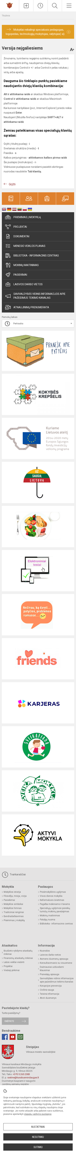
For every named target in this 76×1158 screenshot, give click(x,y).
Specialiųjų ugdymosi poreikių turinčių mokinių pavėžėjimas (55, 910)
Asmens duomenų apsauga (54, 959)
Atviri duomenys (48, 998)
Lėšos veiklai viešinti (14, 962)
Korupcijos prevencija (51, 986)
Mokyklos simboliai (13, 904)
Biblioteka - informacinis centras (36, 255)
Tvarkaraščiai (17, 874)
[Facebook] (5, 1037)
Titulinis (6, 15)
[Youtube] (12, 1037)
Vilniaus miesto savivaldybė (40, 1052)
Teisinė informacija (49, 994)
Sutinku (38, 1147)
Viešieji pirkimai (12, 970)
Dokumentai (21, 236)
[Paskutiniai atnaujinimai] (40, 5)
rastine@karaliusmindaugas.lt (23, 1077)
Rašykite (9, 1021)
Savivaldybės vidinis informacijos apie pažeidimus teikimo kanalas (39, 295)
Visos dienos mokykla (51, 896)
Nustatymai (38, 1126)
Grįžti (12, 184)
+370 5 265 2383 (21, 1074)
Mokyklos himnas (13, 908)
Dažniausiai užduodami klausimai (52, 969)
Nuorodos (45, 950)
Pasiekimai (20, 274)
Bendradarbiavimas (14, 916)
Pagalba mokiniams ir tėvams (55, 904)
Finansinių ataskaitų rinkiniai (18, 958)
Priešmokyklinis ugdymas (53, 892)
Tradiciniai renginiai (14, 912)
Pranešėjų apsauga (49, 974)
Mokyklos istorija (12, 892)
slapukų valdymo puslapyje (37, 1114)
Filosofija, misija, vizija (15, 896)
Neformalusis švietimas (52, 900)
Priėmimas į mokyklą (27, 217)
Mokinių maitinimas (26, 265)
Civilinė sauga (47, 990)
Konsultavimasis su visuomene (56, 963)
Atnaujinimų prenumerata (31, 307)
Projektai (20, 226)
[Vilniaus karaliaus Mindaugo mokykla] (9, 5)
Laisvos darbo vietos (28, 284)
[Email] (20, 1037)
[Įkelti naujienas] (26, 5)
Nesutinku (38, 1137)
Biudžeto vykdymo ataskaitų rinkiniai (18, 952)
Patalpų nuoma (47, 919)
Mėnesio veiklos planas (29, 245)
